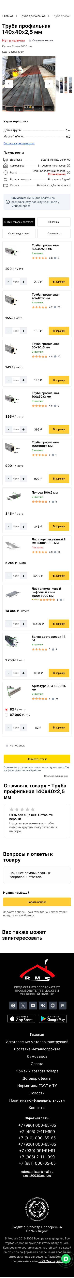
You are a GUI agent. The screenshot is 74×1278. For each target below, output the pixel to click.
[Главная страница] (37, 971)
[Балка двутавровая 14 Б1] (13, 648)
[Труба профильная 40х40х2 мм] (13, 305)
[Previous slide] (9, 84)
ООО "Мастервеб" (50, 1261)
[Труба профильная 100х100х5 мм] (13, 453)
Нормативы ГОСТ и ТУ (37, 1086)
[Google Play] (53, 1019)
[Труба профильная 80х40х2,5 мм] (13, 256)
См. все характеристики (19, 143)
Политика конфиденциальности (37, 1100)
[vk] (43, 1005)
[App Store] (21, 1019)
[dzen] (53, 1005)
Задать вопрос (37, 901)
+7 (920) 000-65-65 (37, 1144)
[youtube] (33, 1005)
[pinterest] (13, 1005)
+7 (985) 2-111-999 (37, 1157)
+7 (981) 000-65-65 (37, 1163)
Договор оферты (37, 1078)
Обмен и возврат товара (37, 1071)
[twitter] (23, 1005)
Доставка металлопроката (37, 1049)
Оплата (37, 1064)
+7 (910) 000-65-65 (37, 1138)
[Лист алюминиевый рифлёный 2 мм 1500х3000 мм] (13, 598)
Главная (37, 1034)
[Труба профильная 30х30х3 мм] (13, 355)
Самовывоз (54, 233)
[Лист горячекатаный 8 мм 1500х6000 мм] (13, 549)
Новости (37, 1093)
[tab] (25, 107)
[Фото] (28, 84)
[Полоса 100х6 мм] (13, 502)
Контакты (37, 1108)
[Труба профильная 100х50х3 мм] (13, 403)
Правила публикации (56, 776)
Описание (54, 222)
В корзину (59, 281)
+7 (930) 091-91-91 (37, 1150)
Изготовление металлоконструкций (37, 1042)
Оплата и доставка (18, 233)
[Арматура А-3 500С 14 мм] (13, 697)
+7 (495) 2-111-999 (37, 1131)
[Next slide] (49, 84)
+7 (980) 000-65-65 (37, 1125)
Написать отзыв (37, 759)
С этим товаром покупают (18, 222)
